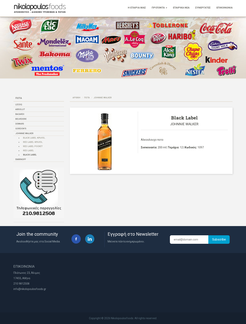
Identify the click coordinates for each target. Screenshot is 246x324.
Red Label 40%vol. (33, 142)
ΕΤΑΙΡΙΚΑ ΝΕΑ (181, 7)
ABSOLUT (20, 109)
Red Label (28, 150)
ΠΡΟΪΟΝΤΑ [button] (158, 7)
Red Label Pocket (33, 146)
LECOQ (18, 104)
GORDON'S (20, 128)
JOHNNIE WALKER (24, 133)
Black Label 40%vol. (34, 138)
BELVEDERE (21, 119)
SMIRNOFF (20, 159)
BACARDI (19, 114)
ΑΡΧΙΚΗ (76, 97)
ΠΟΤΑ (87, 97)
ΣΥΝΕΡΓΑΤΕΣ (203, 7)
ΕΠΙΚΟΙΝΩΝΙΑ (224, 7)
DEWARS (19, 124)
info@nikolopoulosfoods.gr (29, 289)
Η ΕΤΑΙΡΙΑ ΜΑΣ (137, 7)
